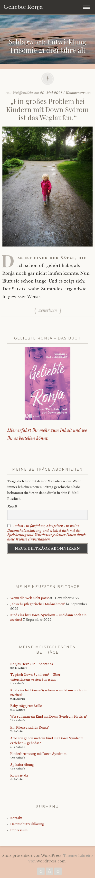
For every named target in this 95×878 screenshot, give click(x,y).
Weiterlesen (47, 310)
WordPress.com (51, 861)
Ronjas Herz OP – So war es (31, 664)
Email (12, 507)
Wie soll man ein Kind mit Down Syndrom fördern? (48, 716)
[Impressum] (58, 872)
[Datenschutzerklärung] (49, 872)
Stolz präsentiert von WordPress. (32, 855)
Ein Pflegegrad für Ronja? (29, 727)
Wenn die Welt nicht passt (29, 598)
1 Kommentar (73, 93)
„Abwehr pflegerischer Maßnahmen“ (37, 604)
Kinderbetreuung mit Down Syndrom (38, 754)
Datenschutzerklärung (27, 824)
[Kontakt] (41, 872)
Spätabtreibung (22, 765)
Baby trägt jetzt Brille (26, 706)
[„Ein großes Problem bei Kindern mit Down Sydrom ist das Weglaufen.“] (47, 249)
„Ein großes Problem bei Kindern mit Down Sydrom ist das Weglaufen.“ (47, 109)
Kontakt (16, 818)
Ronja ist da (19, 775)
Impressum (19, 830)
